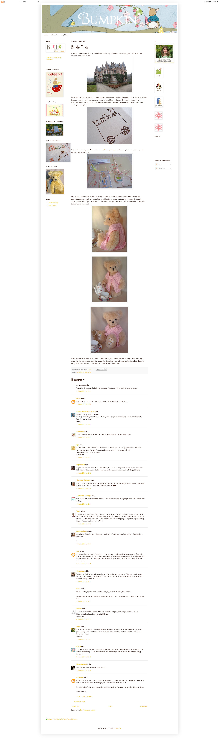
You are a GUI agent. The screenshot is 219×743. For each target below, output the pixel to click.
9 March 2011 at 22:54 (83, 670)
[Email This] (97, 369)
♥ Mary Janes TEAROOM (85, 411)
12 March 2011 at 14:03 (84, 697)
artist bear (80, 372)
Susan (78, 398)
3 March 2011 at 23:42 (83, 437)
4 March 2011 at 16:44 (83, 544)
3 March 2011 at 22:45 (83, 424)
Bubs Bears (80, 431)
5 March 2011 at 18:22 (83, 581)
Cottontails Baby (53, 203)
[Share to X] (101, 369)
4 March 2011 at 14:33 (83, 524)
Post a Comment (79, 701)
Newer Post (75, 706)
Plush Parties (52, 205)
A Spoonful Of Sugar (83, 495)
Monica (79, 608)
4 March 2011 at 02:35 (83, 473)
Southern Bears (81, 531)
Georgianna (80, 571)
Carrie (78, 646)
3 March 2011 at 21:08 (83, 404)
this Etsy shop (109, 150)
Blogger (118, 728)
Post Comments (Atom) (87, 710)
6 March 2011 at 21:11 (83, 619)
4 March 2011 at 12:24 (83, 504)
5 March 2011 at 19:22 (83, 601)
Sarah (78, 588)
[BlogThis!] (99, 369)
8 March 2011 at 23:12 (83, 657)
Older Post (143, 706)
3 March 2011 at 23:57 (83, 457)
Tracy (78, 511)
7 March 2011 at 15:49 (83, 639)
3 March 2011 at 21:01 (83, 391)
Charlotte (79, 677)
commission (87, 372)
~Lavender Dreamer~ (83, 480)
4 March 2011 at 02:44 (83, 488)
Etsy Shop (64, 35)
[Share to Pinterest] (105, 369)
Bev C (78, 626)
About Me (54, 35)
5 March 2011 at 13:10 (83, 564)
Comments (161, 168)
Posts (159, 164)
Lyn (77, 444)
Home (46, 35)
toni (77, 551)
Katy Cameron (81, 664)
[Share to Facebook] (103, 369)
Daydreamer (80, 464)
